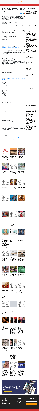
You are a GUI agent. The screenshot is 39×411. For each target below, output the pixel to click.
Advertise (19, 402)
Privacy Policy (19, 401)
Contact (19, 403)
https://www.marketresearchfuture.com (17, 139)
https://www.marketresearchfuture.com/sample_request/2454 (11, 47)
